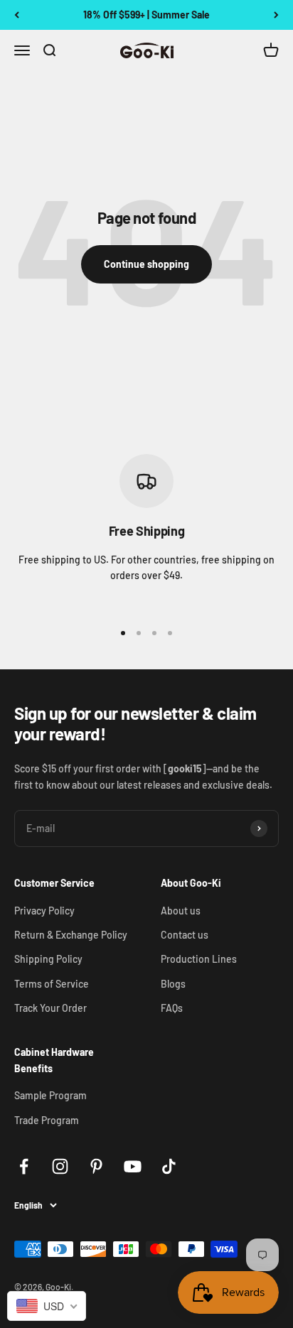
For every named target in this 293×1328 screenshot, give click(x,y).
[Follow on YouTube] (132, 1166)
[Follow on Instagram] (60, 1166)
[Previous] (16, 15)
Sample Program (50, 1095)
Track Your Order (50, 1008)
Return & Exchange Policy (70, 935)
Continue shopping (146, 264)
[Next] (276, 15)
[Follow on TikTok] (169, 1166)
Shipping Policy (48, 959)
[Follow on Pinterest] (96, 1166)
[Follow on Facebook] (23, 1166)
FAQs (172, 1008)
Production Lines (199, 959)
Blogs (173, 984)
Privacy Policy (44, 911)
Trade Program (46, 1120)
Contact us (184, 935)
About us (181, 911)
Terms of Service (51, 984)
